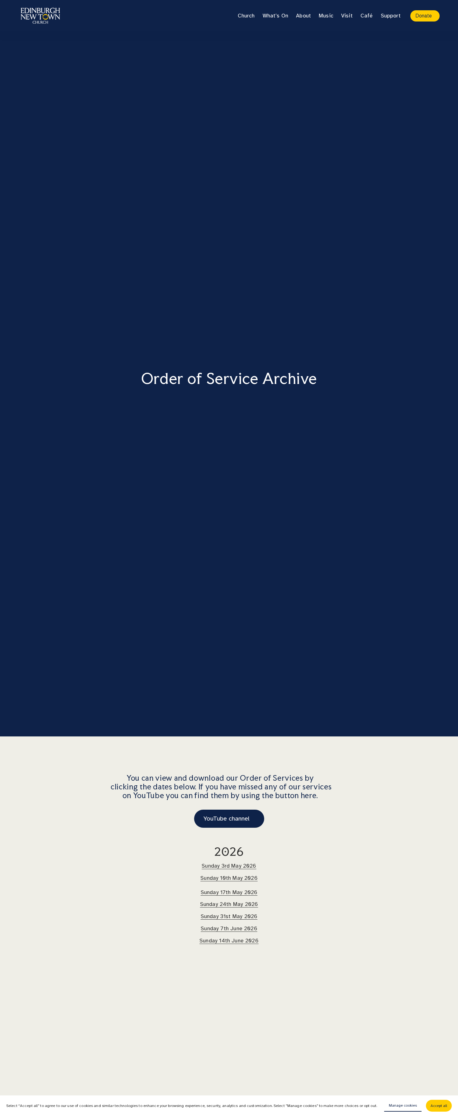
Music (326, 15)
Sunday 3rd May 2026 (229, 865)
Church (246, 15)
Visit (347, 15)
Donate (423, 15)
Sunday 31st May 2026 (229, 916)
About (303, 15)
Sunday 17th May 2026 (229, 892)
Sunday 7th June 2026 (229, 928)
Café (366, 15)
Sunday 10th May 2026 (229, 877)
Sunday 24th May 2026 (229, 904)
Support (391, 15)
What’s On (276, 15)
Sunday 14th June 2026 (229, 940)
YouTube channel (226, 818)
